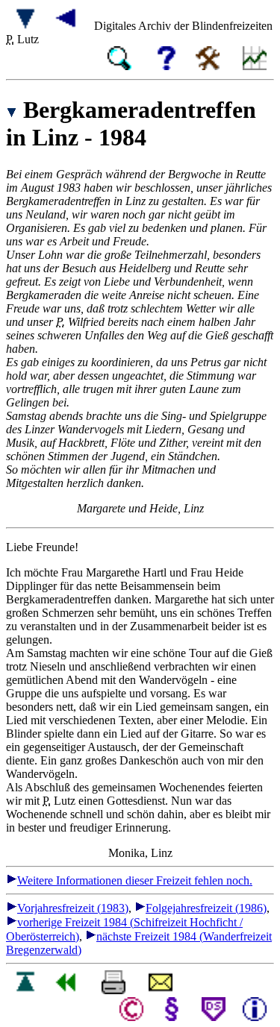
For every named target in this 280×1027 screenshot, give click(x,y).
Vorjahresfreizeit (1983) (72, 908)
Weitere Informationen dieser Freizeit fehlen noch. (134, 880)
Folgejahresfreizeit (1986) (206, 908)
